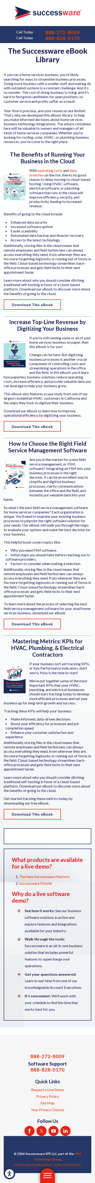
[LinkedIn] (65, 1131)
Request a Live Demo (47, 1089)
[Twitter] (41, 1131)
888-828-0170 (62, 38)
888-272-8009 (62, 32)
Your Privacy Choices (47, 1109)
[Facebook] (29, 1131)
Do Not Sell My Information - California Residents (47, 1165)
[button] (9, 1173)
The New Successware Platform (44, 876)
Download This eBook (32, 304)
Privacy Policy (47, 1096)
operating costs (50, 170)
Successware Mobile (35, 883)
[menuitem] (47, 1089)
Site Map (47, 1103)
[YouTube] (53, 1131)
